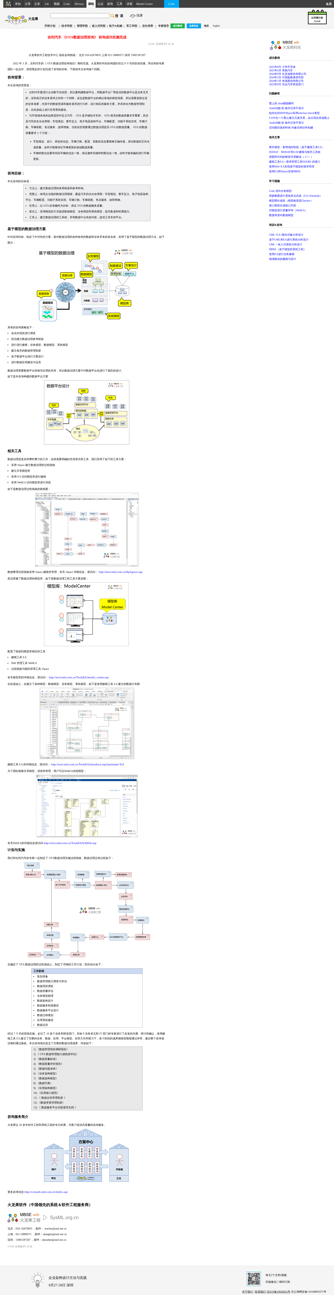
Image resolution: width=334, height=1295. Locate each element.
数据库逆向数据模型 (281, 215)
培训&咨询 (275, 224)
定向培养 (147, 25)
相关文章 (274, 137)
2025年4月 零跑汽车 (281, 70)
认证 (100, 3)
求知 (18, 3)
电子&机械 (115, 25)
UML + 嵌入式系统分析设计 (285, 244)
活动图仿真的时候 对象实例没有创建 (291, 127)
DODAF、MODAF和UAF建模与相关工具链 (294, 152)
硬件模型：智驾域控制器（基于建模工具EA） (296, 147)
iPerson (79, 3)
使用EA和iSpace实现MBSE (285, 171)
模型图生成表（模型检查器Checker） (291, 200)
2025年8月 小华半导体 (282, 67)
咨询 (110, 3)
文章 (28, 3)
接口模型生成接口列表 (282, 205)
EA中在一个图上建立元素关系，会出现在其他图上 (299, 117)
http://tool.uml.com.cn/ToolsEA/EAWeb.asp (70, 843)
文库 (37, 3)
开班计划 (49, 25)
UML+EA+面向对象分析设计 (286, 234)
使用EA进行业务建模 (281, 254)
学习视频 (274, 181)
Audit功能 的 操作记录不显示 (286, 108)
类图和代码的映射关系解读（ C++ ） (291, 156)
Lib (47, 3)
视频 (57, 3)
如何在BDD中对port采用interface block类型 (294, 113)
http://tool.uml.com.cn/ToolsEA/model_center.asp (79, 677)
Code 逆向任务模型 (280, 191)
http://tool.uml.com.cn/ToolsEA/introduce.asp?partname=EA (87, 764)
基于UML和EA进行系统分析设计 (288, 239)
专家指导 (163, 25)
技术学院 (66, 25)
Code (67, 3)
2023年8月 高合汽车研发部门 (286, 84)
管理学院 (82, 25)
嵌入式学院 (99, 25)
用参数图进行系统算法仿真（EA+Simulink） (295, 195)
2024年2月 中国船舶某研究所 (286, 77)
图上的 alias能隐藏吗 (281, 103)
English (216, 25)
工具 (119, 3)
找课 (139, 15)
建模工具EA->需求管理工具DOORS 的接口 (294, 161)
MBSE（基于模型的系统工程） (287, 249)
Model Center (144, 3)
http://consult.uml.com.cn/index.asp (46, 1191)
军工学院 (131, 25)
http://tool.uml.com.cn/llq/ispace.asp (120, 571)
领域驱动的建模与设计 (282, 259)
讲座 (129, 3)
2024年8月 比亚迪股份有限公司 (287, 73)
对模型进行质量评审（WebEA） (288, 210)
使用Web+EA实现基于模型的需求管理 (291, 166)
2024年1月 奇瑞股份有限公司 (286, 80)
